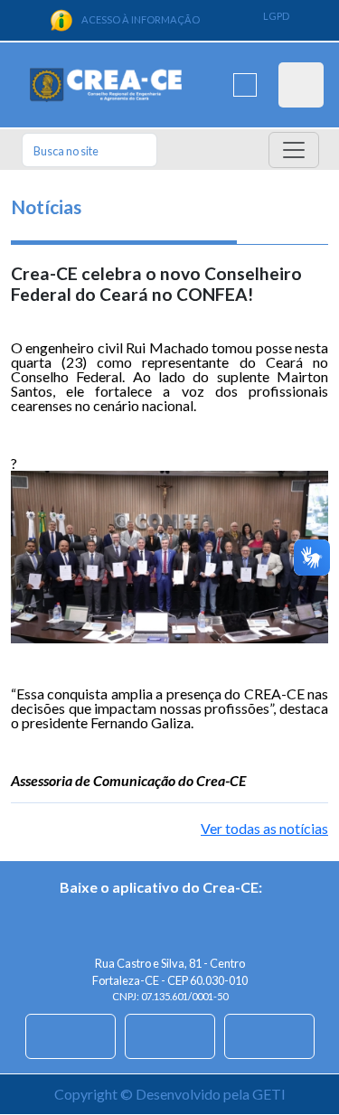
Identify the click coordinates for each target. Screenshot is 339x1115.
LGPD (276, 16)
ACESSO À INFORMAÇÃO (140, 19)
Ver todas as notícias (264, 828)
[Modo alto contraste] (245, 85)
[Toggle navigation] (293, 150)
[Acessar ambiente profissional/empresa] (301, 85)
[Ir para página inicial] (105, 85)
